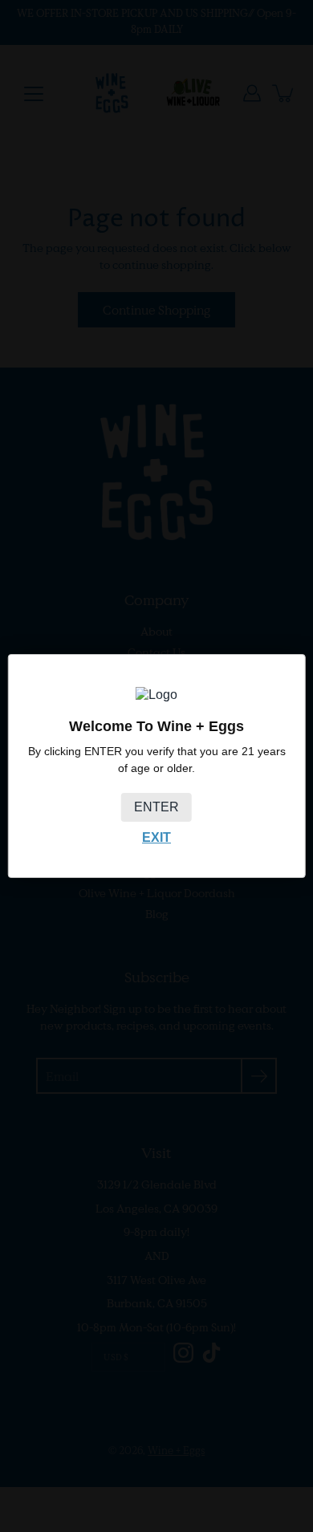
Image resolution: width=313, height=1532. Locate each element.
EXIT (156, 837)
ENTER (156, 807)
